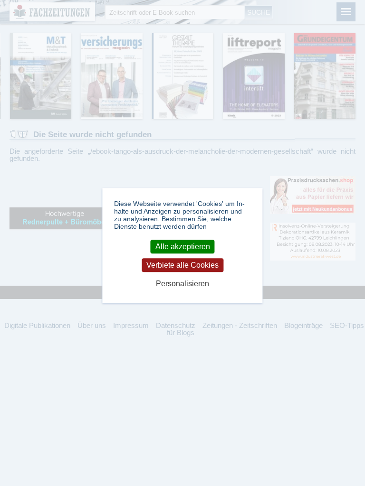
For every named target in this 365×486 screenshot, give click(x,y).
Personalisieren (182, 284)
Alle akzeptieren (182, 247)
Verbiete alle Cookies (182, 265)
